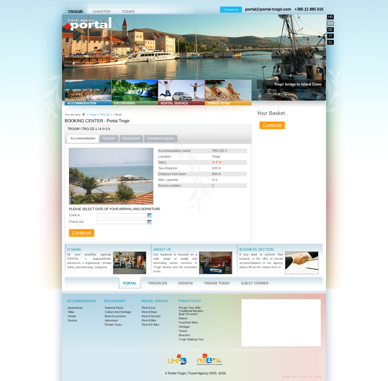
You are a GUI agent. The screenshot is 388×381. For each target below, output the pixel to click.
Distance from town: (172, 174)
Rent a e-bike (150, 324)
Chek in (74, 215)
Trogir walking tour (191, 339)
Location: (165, 156)
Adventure (111, 320)
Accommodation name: (174, 151)
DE (330, 30)
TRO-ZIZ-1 (106, 114)
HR (330, 17)
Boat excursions (115, 316)
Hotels (72, 316)
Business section (256, 250)
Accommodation (82, 138)
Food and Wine (188, 322)
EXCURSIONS (124, 103)
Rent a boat (149, 312)
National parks (114, 307)
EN (330, 23)
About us (162, 250)
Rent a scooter (151, 316)
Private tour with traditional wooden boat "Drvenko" (191, 311)
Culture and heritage (118, 312)
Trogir (75, 11)
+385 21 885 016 (309, 9)
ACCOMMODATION (81, 103)
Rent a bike (149, 320)
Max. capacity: (168, 180)
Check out (76, 222)
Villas (71, 312)
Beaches (184, 335)
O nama (74, 250)
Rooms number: (169, 185)
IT (330, 36)
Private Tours (113, 324)
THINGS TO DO (218, 103)
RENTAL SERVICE (174, 103)
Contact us (231, 9)
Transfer (109, 138)
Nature (183, 318)
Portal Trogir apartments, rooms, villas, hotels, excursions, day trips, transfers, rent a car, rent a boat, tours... (87, 41)
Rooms (72, 320)
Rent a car (148, 307)
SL (330, 42)
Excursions (131, 138)
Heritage (184, 326)
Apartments (75, 307)
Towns (183, 330)
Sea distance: (168, 168)
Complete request (160, 138)
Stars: (162, 162)
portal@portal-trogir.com (268, 9)
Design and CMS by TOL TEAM (301, 376)
